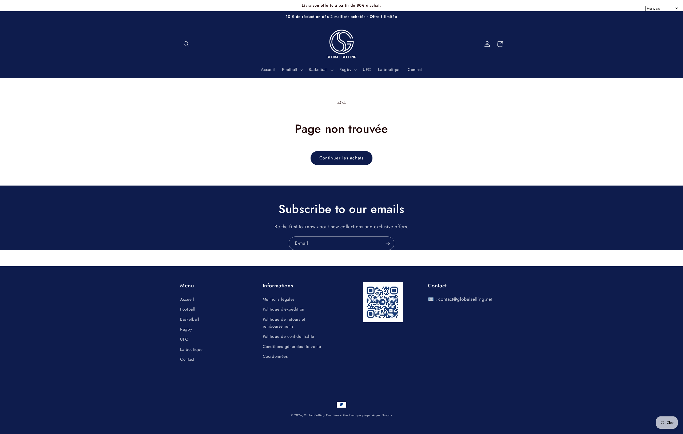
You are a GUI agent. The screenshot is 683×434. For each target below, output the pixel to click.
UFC (184, 339)
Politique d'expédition (284, 309)
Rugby (186, 329)
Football (187, 309)
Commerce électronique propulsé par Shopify (359, 415)
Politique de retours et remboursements (284, 322)
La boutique (191, 349)
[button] (186, 44)
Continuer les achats (341, 158)
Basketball (189, 319)
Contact (187, 359)
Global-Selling (314, 415)
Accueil (187, 299)
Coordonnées (275, 356)
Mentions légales (279, 299)
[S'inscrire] (387, 243)
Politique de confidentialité (288, 336)
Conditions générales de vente (292, 346)
